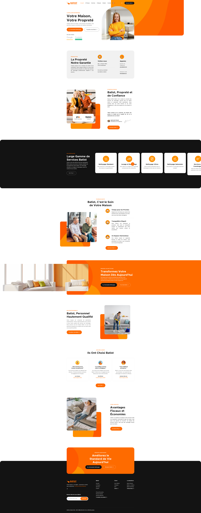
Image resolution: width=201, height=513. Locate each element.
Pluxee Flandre (99, 493)
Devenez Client (129, 3)
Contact (109, 3)
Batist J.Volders (130, 485)
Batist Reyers (130, 483)
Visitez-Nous (130, 488)
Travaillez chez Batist (91, 29)
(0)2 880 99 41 (123, 67)
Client (116, 488)
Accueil (82, 3)
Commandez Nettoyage (75, 29)
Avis (115, 486)
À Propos (87, 3)
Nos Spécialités (124, 284)
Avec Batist (117, 483)
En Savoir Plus (116, 428)
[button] (114, 3)
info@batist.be (123, 73)
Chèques (99, 3)
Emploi (104, 3)
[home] (72, 3)
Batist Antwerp (130, 486)
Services (93, 3)
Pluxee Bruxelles (100, 492)
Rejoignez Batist (109, 467)
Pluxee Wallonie (99, 495)
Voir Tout (71, 173)
